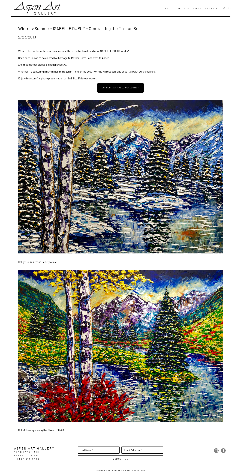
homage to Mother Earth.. (73, 57)
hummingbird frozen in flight (62, 71)
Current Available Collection (120, 88)
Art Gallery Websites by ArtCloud (130, 470)
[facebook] (223, 450)
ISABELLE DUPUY (110, 51)
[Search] (224, 8)
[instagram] (216, 450)
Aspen (105, 57)
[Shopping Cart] (229, 8)
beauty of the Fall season (101, 71)
